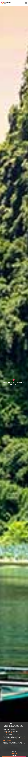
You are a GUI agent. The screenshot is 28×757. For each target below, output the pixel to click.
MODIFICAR (14, 753)
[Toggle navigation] (14, 2)
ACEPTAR (14, 751)
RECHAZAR (14, 755)
